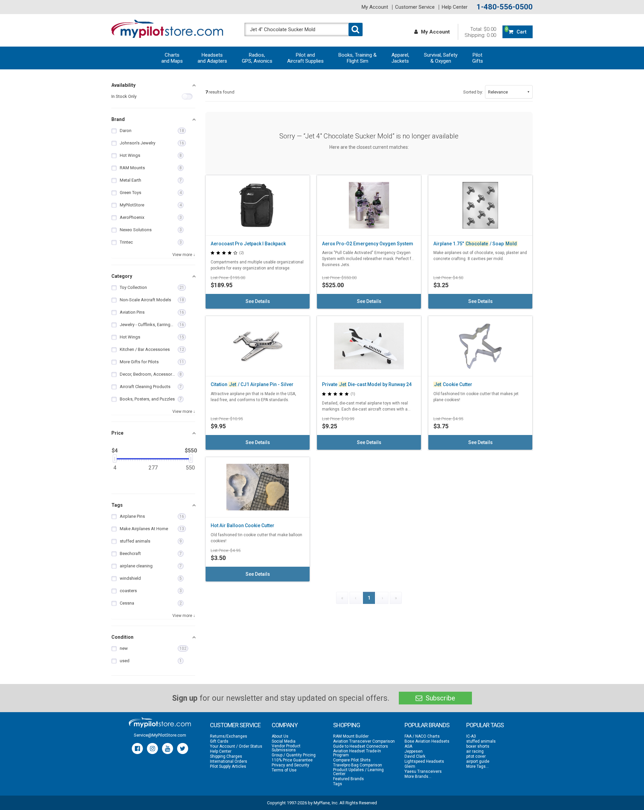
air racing (475, 751)
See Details (258, 301)
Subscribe (439, 698)
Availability (123, 85)
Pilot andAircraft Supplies (305, 58)
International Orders (228, 761)
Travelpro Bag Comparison (357, 765)
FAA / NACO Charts (422, 736)
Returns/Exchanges (228, 736)
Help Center (455, 7)
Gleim (410, 766)
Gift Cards (219, 741)
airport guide (477, 761)
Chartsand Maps (172, 58)
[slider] (115, 458)
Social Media (284, 741)
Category (121, 276)
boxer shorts (477, 746)
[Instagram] (152, 748)
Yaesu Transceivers (423, 771)
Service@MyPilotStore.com (160, 735)
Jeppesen (414, 751)
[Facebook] (137, 748)
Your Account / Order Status (236, 746)
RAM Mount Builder (351, 736)
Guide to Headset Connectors (360, 746)
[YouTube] (167, 748)
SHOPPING (346, 725)
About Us (280, 736)
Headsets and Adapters (212, 58)
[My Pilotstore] (160, 723)
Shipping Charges (226, 756)
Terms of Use (284, 770)
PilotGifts (477, 58)
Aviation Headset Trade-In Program (357, 753)
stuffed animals (481, 741)
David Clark (415, 756)
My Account (375, 7)
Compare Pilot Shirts (352, 760)
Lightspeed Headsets (424, 761)
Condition (122, 637)
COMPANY (285, 725)
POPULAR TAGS (485, 725)
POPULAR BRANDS (427, 725)
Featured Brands (348, 779)
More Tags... (477, 766)
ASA (408, 746)
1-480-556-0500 (505, 7)
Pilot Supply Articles (228, 766)
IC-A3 (471, 736)
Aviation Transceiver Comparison (364, 741)
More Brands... (418, 776)
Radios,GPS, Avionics (257, 58)
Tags (117, 505)
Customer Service (415, 7)
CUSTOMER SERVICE (235, 725)
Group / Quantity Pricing (294, 755)
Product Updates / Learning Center (358, 772)
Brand (118, 119)
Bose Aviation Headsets (427, 741)
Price (117, 433)
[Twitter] (182, 748)
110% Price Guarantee (292, 760)
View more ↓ (183, 254)
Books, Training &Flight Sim (357, 58)
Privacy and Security (290, 765)
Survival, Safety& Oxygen (441, 58)
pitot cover (476, 756)
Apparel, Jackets (400, 58)
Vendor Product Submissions (286, 748)
